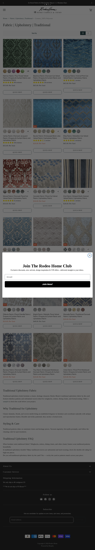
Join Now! (47, 284)
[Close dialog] (90, 255)
